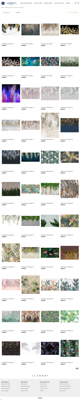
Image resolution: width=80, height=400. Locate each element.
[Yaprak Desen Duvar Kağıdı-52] (30, 348)
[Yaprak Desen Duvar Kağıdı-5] (11, 61)
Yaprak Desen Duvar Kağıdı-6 (27, 75)
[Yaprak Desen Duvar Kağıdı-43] (11, 284)
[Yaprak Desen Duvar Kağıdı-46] (69, 284)
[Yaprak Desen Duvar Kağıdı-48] (30, 316)
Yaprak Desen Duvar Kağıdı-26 (27, 203)
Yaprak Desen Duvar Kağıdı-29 (8, 235)
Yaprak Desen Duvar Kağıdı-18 (47, 139)
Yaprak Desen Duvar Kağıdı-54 (66, 362)
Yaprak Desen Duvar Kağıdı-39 (8, 266)
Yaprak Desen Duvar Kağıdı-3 (47, 43)
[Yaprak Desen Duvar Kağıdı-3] (50, 29)
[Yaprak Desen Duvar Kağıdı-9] (11, 93)
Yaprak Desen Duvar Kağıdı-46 (66, 298)
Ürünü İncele (15, 31)
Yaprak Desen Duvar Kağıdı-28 (66, 203)
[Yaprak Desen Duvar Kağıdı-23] (50, 157)
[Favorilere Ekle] (11, 31)
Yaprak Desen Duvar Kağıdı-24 (66, 171)
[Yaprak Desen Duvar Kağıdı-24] (69, 157)
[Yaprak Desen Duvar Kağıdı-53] (50, 348)
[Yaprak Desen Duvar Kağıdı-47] (11, 316)
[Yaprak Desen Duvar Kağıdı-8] (69, 61)
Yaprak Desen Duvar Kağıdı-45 (47, 298)
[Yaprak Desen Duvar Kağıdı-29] (11, 221)
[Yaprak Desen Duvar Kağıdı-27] (50, 189)
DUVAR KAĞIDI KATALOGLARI (26, 3)
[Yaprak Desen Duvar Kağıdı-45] (50, 284)
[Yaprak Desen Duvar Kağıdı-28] (69, 189)
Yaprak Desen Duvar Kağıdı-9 (8, 107)
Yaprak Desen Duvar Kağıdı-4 (66, 43)
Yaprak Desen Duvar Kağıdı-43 (8, 298)
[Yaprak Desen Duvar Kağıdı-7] (50, 61)
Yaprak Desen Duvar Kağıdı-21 (8, 171)
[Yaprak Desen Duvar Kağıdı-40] (30, 252)
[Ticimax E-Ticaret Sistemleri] (40, 398)
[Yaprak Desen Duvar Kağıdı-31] (50, 221)
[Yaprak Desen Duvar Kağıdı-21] (11, 157)
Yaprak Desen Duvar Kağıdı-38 (66, 235)
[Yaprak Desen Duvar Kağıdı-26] (30, 189)
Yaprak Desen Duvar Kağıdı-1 (8, 43)
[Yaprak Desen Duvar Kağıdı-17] (30, 125)
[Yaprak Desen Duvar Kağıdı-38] (69, 221)
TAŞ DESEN (67, 3)
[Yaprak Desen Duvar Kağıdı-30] (30, 221)
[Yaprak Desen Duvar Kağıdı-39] (11, 252)
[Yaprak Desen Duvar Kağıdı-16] (11, 125)
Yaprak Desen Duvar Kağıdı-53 (47, 362)
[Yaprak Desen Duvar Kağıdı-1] (11, 29)
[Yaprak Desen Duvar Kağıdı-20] (69, 125)
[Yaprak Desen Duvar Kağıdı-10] (30, 93)
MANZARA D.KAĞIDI (48, 3)
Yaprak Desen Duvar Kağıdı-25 (8, 203)
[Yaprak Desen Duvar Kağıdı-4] (69, 29)
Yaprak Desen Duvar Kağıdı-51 (8, 362)
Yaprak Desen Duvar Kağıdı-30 (27, 235)
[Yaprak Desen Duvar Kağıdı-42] (69, 252)
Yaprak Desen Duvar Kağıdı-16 (8, 139)
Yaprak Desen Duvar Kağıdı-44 (27, 298)
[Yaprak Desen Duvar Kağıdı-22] (30, 157)
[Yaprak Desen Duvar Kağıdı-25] (11, 189)
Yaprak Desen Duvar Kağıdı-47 (8, 330)
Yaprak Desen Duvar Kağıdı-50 (66, 330)
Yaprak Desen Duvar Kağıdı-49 (47, 330)
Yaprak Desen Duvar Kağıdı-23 (47, 171)
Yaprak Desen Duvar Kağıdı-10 (27, 107)
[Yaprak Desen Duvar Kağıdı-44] (30, 284)
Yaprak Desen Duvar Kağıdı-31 (47, 235)
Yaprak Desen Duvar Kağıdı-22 (27, 171)
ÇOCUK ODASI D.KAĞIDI (59, 3)
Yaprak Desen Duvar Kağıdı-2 (27, 43)
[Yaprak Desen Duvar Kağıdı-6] (30, 61)
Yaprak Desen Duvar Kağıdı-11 (47, 107)
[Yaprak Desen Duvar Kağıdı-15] (69, 93)
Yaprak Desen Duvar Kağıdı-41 (47, 266)
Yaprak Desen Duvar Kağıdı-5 (8, 75)
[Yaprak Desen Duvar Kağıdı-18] (50, 125)
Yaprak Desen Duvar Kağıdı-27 (47, 203)
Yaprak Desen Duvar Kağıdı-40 (27, 266)
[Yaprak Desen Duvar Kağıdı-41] (50, 252)
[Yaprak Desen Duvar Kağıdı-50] (69, 316)
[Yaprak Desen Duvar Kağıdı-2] (30, 29)
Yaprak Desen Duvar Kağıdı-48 (27, 330)
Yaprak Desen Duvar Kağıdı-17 (27, 139)
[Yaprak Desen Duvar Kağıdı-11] (50, 93)
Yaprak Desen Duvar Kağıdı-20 (66, 139)
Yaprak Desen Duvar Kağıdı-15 (66, 107)
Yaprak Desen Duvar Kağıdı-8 (66, 75)
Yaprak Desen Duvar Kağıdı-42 (66, 266)
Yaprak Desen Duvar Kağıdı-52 (27, 362)
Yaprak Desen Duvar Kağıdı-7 (47, 75)
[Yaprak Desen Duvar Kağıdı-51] (11, 348)
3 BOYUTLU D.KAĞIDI (38, 3)
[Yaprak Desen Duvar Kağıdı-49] (50, 316)
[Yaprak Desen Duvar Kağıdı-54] (69, 348)
